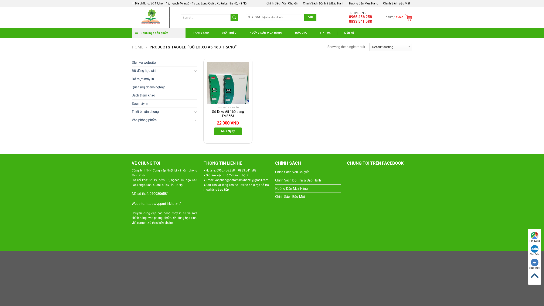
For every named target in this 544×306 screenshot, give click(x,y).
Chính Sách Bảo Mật (396, 3)
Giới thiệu (229, 32)
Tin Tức (325, 32)
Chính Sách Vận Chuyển (282, 3)
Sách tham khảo (143, 95)
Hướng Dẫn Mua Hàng (363, 3)
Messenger (534, 268)
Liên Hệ (349, 32)
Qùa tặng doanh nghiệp (148, 87)
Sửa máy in (140, 104)
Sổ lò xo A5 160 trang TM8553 (228, 114)
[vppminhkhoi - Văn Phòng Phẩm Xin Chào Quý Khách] (153, 17)
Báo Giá (301, 32)
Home (137, 47)
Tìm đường (534, 241)
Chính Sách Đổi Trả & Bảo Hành (323, 3)
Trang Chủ (201, 32)
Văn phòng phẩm (144, 120)
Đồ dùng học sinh (144, 71)
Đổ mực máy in (143, 79)
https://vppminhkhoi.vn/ (163, 204)
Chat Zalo (535, 254)
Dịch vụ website (144, 63)
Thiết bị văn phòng (145, 112)
